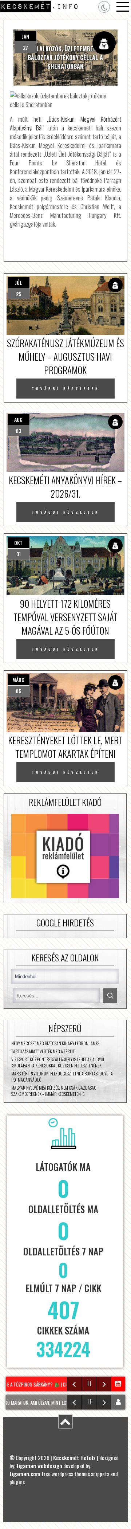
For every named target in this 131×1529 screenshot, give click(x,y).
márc (18, 679)
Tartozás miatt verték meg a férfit (43, 1051)
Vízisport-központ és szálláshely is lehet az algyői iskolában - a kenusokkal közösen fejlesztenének (57, 1062)
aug (18, 419)
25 (18, 294)
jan (25, 36)
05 (18, 691)
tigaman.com (24, 1474)
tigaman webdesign (39, 1466)
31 (18, 554)
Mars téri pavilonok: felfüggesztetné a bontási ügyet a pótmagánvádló (62, 1076)
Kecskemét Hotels (74, 1458)
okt (18, 542)
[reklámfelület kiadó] (65, 856)
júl (18, 282)
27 (25, 47)
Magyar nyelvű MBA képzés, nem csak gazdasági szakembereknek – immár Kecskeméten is (54, 1091)
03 (18, 431)
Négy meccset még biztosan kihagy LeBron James (55, 1043)
